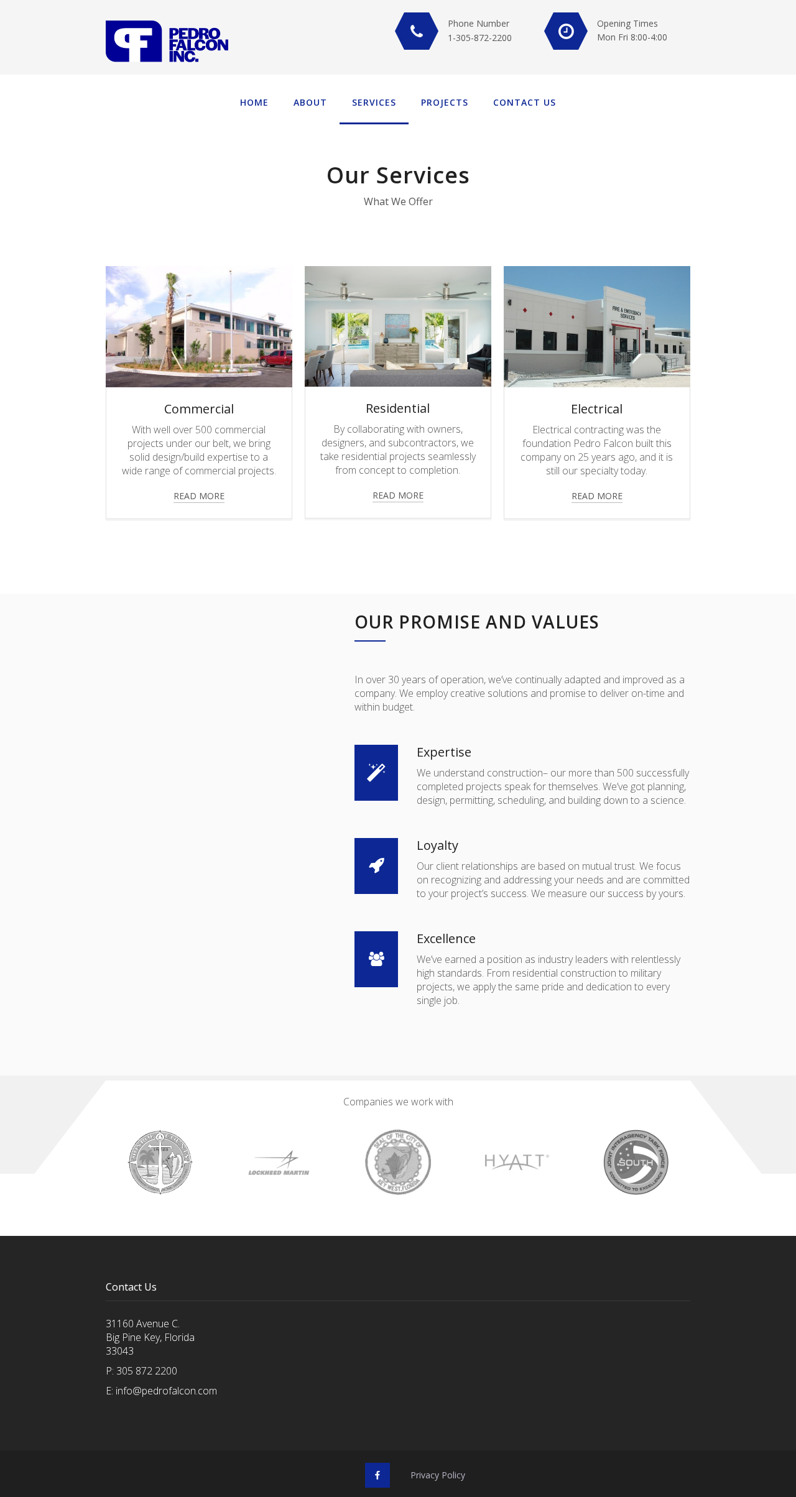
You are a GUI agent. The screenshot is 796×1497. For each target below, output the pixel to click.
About (310, 102)
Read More (199, 496)
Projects (444, 102)
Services (374, 102)
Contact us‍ (524, 102)
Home (254, 102)
